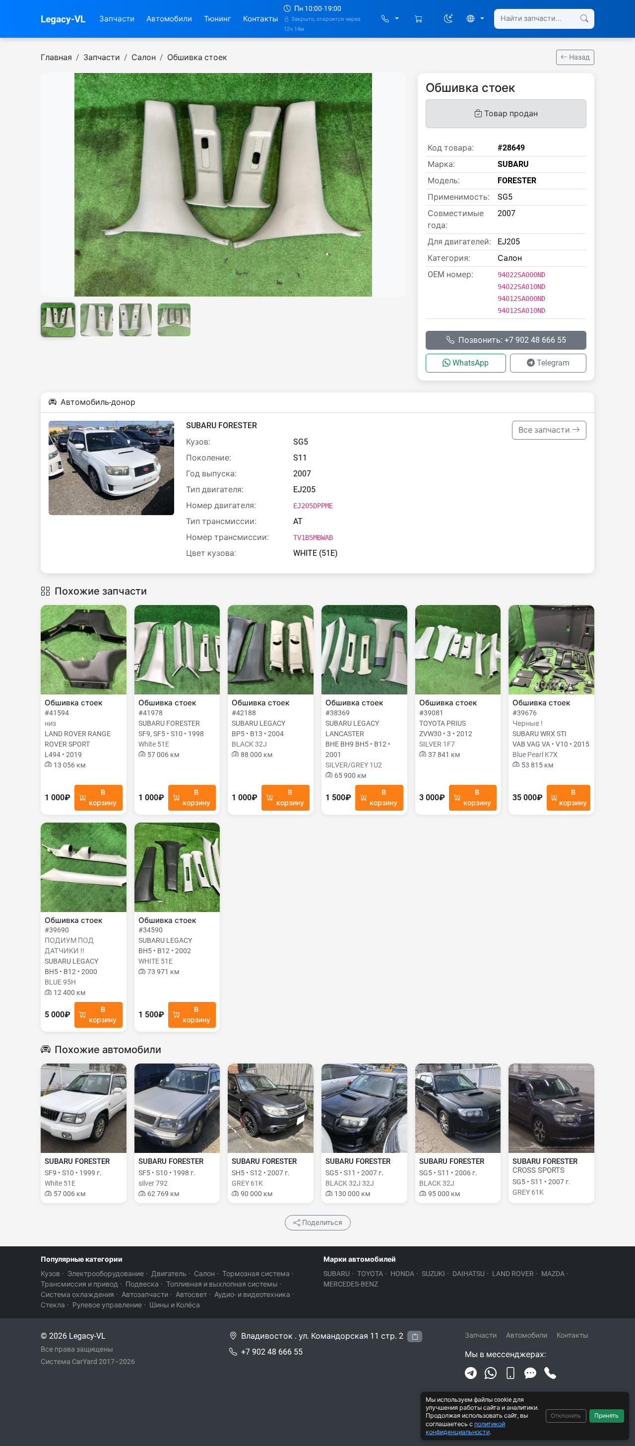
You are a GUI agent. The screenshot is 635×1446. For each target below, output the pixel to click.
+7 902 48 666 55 (272, 1352)
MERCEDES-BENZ (350, 1284)
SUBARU (336, 1274)
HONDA (402, 1274)
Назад (579, 57)
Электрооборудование (105, 1274)
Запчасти (116, 18)
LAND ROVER (513, 1274)
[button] (390, 19)
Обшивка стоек (197, 57)
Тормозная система (256, 1274)
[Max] (530, 1373)
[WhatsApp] (491, 1373)
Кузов (50, 1274)
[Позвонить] (550, 1373)
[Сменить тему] (448, 18)
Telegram (553, 363)
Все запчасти (545, 430)
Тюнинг (217, 18)
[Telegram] (471, 1373)
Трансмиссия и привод (79, 1284)
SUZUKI (433, 1274)
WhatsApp (470, 363)
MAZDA (553, 1274)
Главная (56, 57)
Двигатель (169, 1274)
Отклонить (566, 1415)
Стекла (53, 1305)
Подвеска (142, 1284)
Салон (143, 57)
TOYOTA (370, 1274)
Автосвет (191, 1294)
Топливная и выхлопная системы (222, 1284)
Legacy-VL (63, 19)
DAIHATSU (468, 1274)
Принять (606, 1415)
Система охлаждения (77, 1294)
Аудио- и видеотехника (252, 1294)
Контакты (260, 18)
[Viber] (510, 1373)
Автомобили (169, 18)
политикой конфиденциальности (465, 1428)
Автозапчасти (145, 1294)
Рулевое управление (107, 1305)
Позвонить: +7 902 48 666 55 (512, 340)
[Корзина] (419, 19)
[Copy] (414, 1336)
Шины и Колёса (174, 1305)
